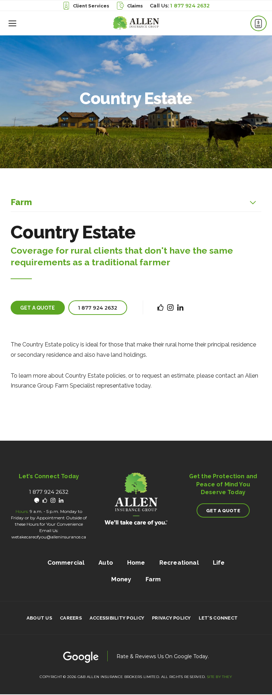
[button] (12, 23)
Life (219, 562)
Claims (135, 6)
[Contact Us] (258, 23)
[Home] (136, 23)
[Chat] (36, 500)
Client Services (91, 6)
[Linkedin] (61, 500)
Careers (71, 618)
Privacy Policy (171, 618)
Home (136, 562)
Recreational (179, 562)
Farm (21, 202)
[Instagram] (53, 500)
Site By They (219, 676)
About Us (39, 618)
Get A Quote (37, 308)
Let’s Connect (218, 618)
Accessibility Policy (117, 618)
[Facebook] (44, 500)
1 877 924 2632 (190, 5)
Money (121, 579)
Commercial (66, 562)
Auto (105, 562)
